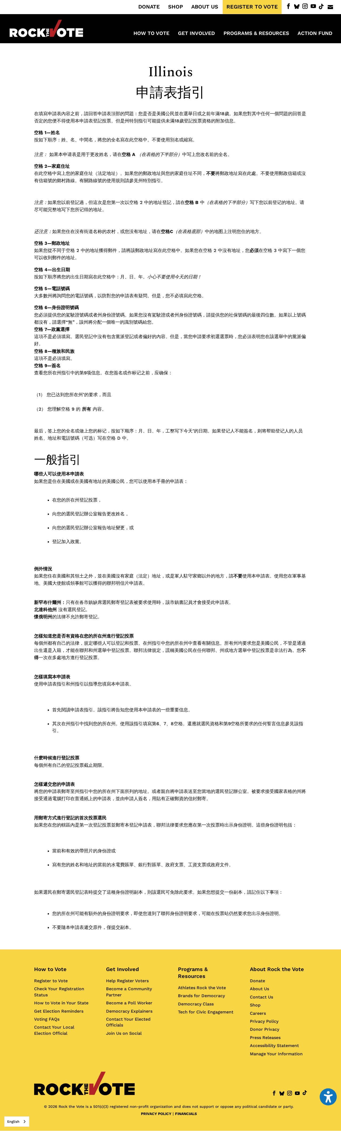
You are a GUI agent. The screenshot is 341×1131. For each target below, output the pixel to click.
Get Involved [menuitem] (196, 33)
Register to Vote (51, 980)
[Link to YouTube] (313, 6)
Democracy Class (196, 1003)
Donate (257, 980)
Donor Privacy (264, 1029)
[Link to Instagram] (305, 6)
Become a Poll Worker (129, 1002)
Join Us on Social (124, 1033)
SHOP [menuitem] (175, 7)
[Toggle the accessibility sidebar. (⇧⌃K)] (328, 1096)
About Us (259, 988)
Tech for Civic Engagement (205, 1011)
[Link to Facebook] (288, 6)
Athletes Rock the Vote (202, 987)
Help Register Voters (127, 980)
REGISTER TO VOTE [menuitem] (252, 7)
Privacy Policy (264, 1021)
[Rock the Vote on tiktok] (321, 6)
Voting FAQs (46, 1019)
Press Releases (265, 1037)
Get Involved (122, 969)
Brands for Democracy (201, 995)
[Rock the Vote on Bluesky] (296, 6)
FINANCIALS (186, 1114)
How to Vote (50, 969)
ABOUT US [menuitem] (204, 7)
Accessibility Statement (274, 1045)
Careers (258, 1013)
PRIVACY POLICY (156, 1114)
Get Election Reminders (58, 1011)
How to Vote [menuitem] (151, 33)
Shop (255, 1005)
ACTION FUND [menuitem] (315, 33)
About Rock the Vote (277, 969)
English (13, 1122)
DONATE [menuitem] (149, 7)
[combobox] (16, 1121)
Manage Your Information (276, 1053)
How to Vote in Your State (61, 1002)
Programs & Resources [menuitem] (256, 33)
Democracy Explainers (129, 1011)
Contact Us (261, 997)
